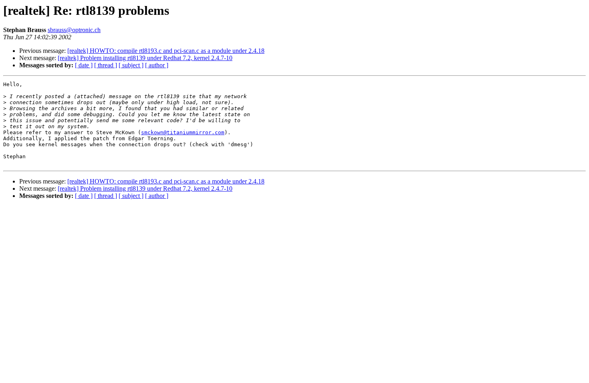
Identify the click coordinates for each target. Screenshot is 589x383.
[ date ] (84, 65)
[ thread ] (105, 65)
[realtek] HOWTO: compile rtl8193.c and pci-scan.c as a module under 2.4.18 (165, 50)
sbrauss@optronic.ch (74, 29)
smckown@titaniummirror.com (182, 132)
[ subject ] (131, 65)
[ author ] (156, 65)
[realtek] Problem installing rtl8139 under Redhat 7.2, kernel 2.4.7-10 (145, 57)
